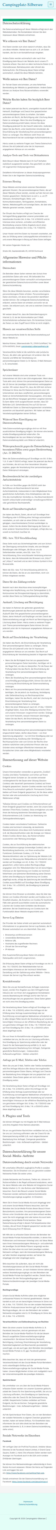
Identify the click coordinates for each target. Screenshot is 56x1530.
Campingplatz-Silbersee (23, 4)
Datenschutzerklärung (28, 1504)
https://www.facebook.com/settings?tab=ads (25, 1473)
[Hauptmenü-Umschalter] (51, 4)
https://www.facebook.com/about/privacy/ (30, 1482)
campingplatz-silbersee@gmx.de (34, 346)
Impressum (28, 1502)
